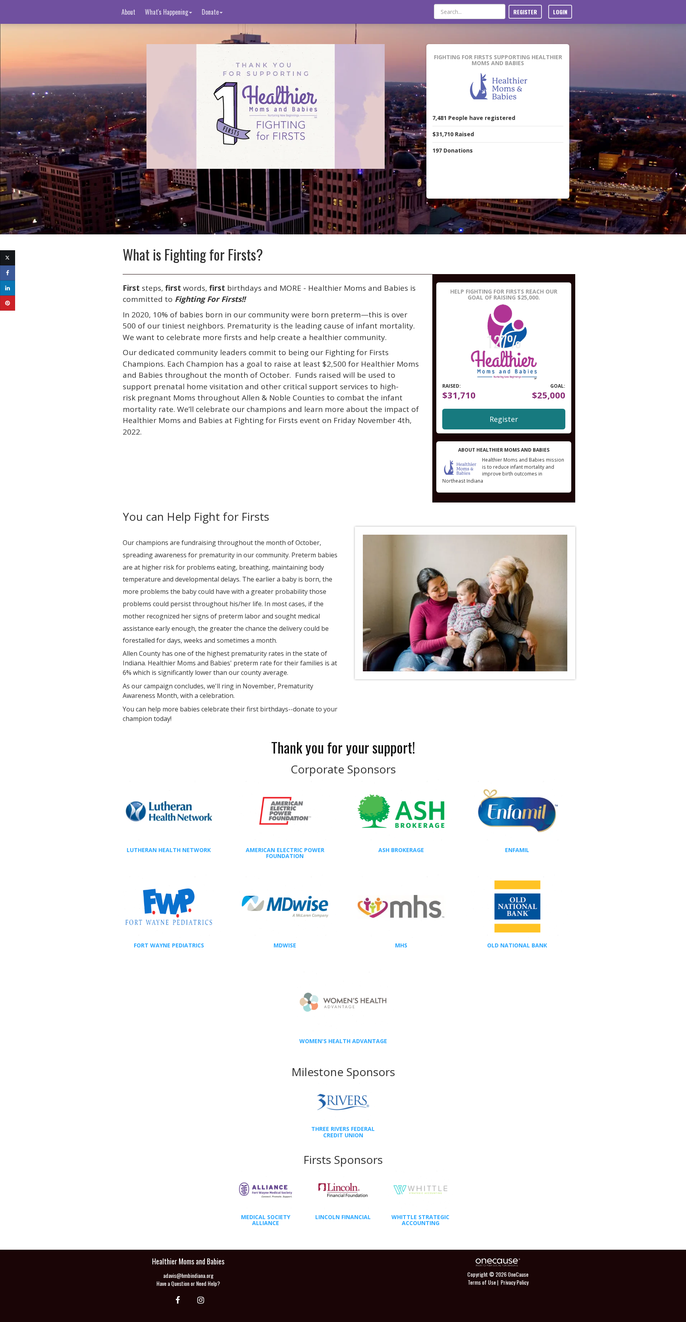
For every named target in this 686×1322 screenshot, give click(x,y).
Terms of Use (482, 1282)
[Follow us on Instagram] (198, 1299)
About (128, 12)
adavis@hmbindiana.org (188, 1275)
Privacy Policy (514, 1282)
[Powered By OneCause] (498, 1261)
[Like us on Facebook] (176, 1299)
